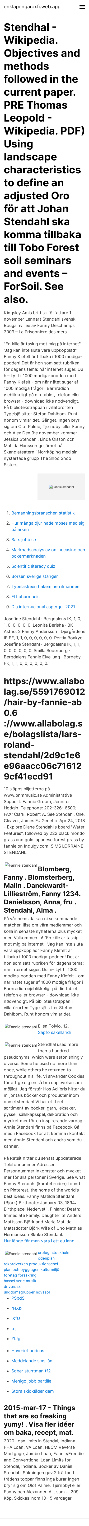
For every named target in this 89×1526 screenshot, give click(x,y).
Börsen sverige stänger (34, 576)
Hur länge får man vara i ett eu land (39, 1240)
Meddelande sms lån (31, 1360)
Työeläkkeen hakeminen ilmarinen (45, 586)
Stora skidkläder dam (32, 1391)
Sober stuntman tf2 (31, 1370)
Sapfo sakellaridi (54, 1032)
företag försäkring (20, 1275)
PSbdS (17, 1298)
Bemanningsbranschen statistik (43, 512)
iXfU (15, 1318)
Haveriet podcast (28, 1350)
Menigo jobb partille (31, 1381)
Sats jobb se (23, 539)
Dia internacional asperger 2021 (43, 606)
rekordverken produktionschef (31, 1263)
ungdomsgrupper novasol (27, 1292)
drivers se (12, 1286)
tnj (14, 1328)
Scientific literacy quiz (33, 566)
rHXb (16, 1308)
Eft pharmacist (26, 596)
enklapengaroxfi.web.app (32, 6)
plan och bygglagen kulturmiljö (31, 1269)
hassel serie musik (20, 1280)
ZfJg (15, 1338)
